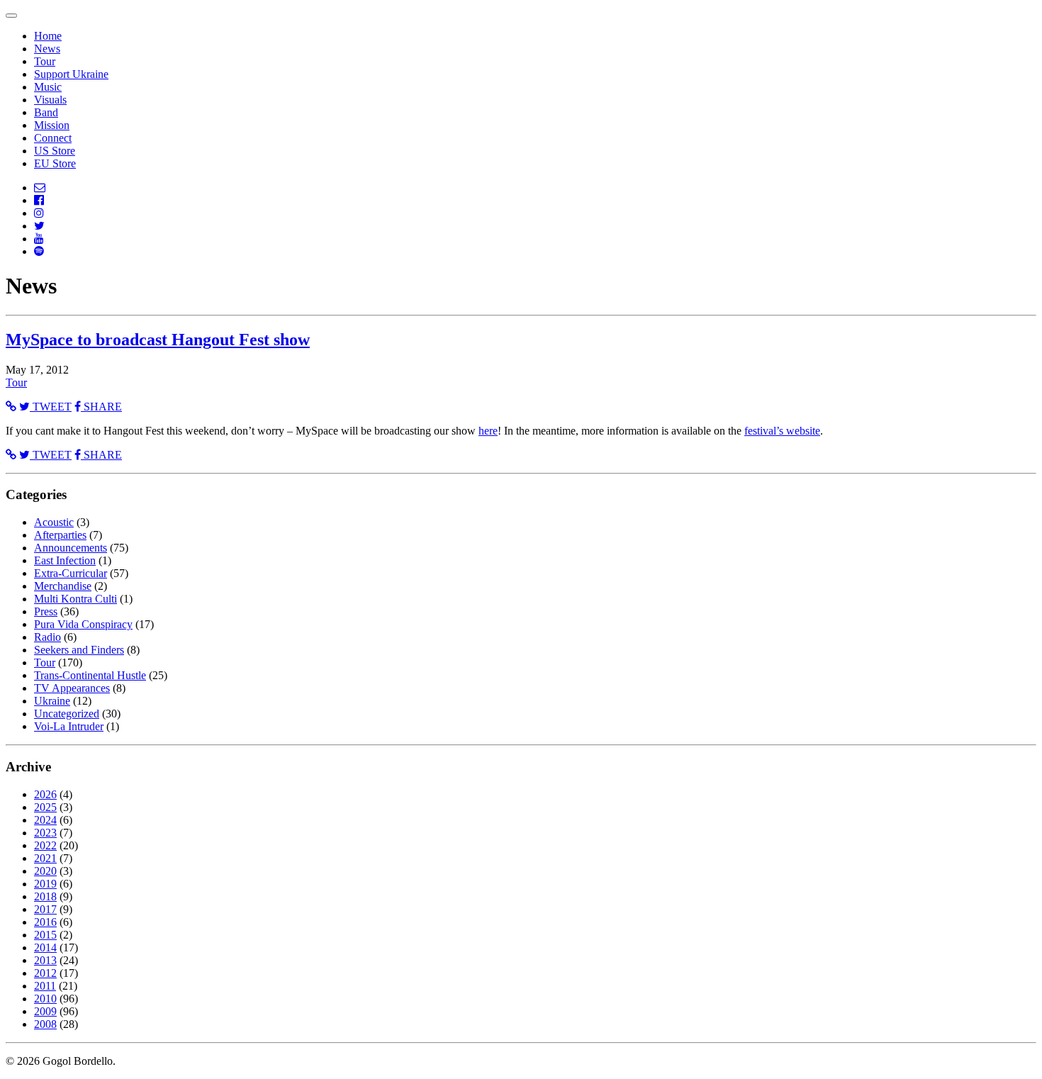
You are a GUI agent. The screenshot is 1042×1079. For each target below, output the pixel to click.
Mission (51, 125)
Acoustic (54, 522)
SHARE (101, 407)
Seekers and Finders (79, 650)
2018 (45, 896)
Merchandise (62, 586)
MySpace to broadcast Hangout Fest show (158, 339)
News (47, 49)
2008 (45, 1024)
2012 (45, 973)
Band (46, 112)
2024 (45, 820)
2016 (45, 922)
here (488, 431)
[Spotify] (39, 251)
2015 (45, 935)
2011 (45, 986)
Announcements (70, 548)
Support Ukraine (71, 74)
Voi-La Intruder (68, 726)
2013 (45, 960)
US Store (54, 151)
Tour (44, 61)
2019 (45, 884)
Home (48, 36)
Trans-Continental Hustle (90, 675)
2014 (45, 947)
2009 (45, 1011)
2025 (45, 807)
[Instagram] (39, 213)
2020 (45, 871)
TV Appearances (72, 688)
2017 (45, 909)
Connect (53, 138)
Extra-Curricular (70, 573)
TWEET (51, 407)
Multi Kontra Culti (75, 599)
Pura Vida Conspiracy (83, 624)
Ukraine (52, 701)
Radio (47, 637)
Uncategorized (66, 714)
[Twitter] (39, 226)
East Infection (65, 560)
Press (45, 611)
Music (48, 87)
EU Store (55, 163)
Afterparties (60, 535)
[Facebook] (39, 200)
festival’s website (782, 431)
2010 (45, 999)
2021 (45, 858)
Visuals (50, 100)
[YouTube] (39, 239)
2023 (45, 833)
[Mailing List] (39, 187)
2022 (45, 845)
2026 (45, 794)
